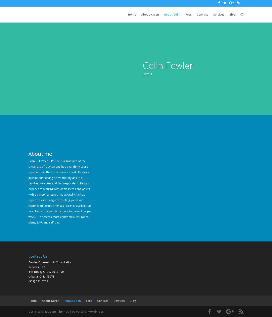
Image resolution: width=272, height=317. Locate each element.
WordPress (96, 311)
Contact (202, 14)
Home (132, 14)
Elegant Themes (57, 311)
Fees (189, 14)
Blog (232, 14)
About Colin (172, 14)
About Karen (150, 14)
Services (218, 14)
